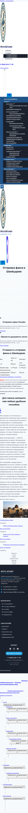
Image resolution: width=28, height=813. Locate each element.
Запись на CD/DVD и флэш (13, 119)
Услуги (5, 702)
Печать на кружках (11, 171)
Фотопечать (9, 706)
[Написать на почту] (17, 648)
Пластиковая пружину (15, 739)
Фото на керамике (11, 143)
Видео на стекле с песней (13, 182)
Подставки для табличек (13, 174)
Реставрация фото (7, 614)
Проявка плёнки (10, 157)
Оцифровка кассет (7, 634)
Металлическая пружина (16, 123)
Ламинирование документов (14, 139)
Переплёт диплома (11, 748)
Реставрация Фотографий (13, 115)
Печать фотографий (7, 612)
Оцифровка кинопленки (12, 773)
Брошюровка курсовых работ (18, 128)
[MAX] (5, 95)
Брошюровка (5, 626)
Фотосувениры (7, 796)
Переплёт (4, 629)
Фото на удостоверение (8, 606)
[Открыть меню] (2, 187)
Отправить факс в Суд (12, 164)
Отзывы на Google (12, 55)
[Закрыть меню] (0, 698)
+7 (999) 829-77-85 (14, 658)
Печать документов (5, 547)
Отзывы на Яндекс (12, 56)
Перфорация (12, 135)
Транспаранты (10, 141)
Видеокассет (10, 147)
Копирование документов (13, 109)
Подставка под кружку (12, 172)
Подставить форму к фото (13, 117)
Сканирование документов (14, 137)
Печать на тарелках (11, 176)
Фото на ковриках (11, 178)
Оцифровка (6, 765)
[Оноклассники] (14, 648)
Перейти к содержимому (6, 0)
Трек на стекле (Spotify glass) (14, 180)
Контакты (8, 59)
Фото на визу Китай (5, 528)
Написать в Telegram (15, 653)
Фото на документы (10, 99)
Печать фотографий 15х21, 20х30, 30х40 (18, 106)
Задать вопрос (4, 68)
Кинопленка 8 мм (14, 155)
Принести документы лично (14, 161)
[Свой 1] (7, 263)
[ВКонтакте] (10, 648)
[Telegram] (9, 95)
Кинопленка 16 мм (14, 153)
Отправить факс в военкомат (14, 166)
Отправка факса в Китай (6, 520)
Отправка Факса (7, 784)
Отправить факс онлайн (13, 163)
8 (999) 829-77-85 (6, 64)
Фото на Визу (5, 609)
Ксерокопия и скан (7, 631)
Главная (8, 50)
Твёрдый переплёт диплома (17, 133)
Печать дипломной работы (16, 113)
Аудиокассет (10, 149)
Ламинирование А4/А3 (8, 637)
